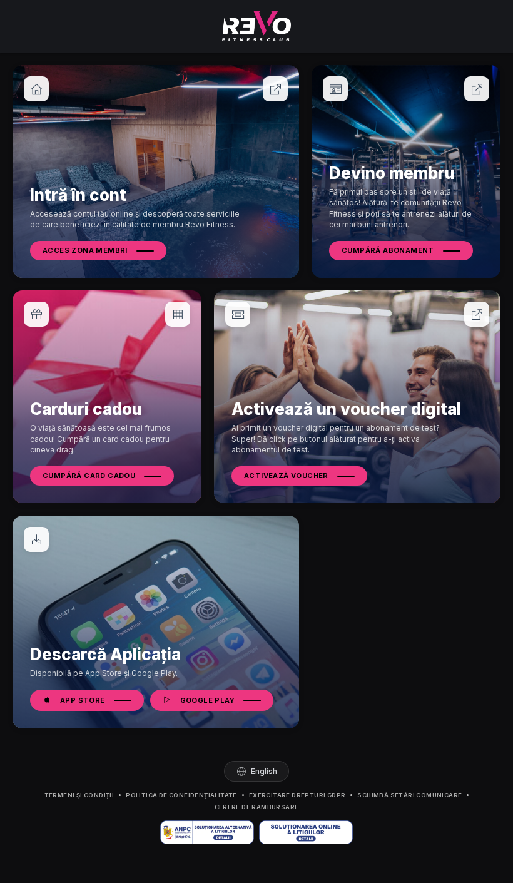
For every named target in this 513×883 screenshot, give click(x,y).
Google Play (207, 700)
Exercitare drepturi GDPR (297, 795)
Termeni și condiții (79, 795)
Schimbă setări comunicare (409, 795)
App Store (82, 700)
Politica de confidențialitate (181, 795)
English (264, 771)
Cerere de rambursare (257, 807)
